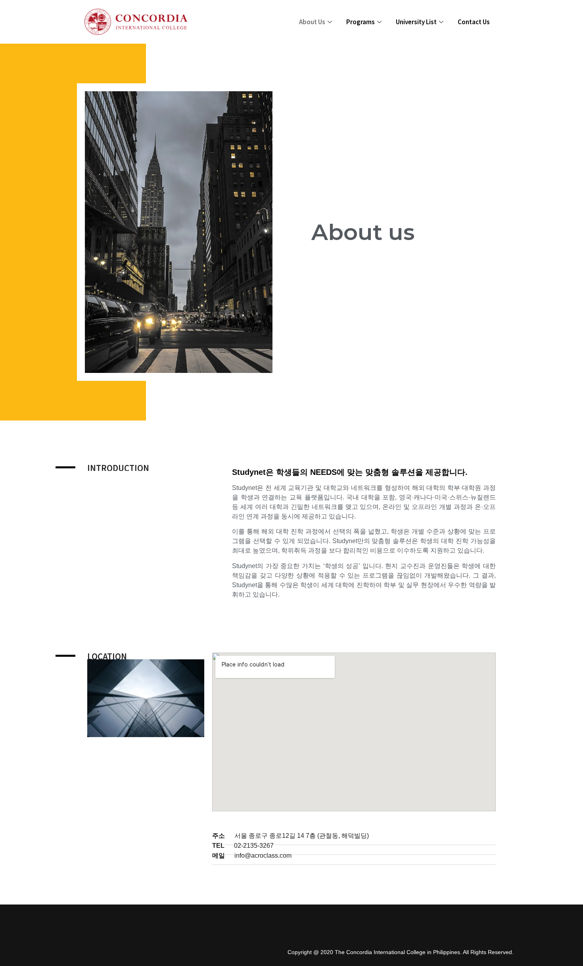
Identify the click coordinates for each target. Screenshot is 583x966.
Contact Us (474, 21)
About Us (312, 21)
